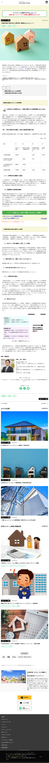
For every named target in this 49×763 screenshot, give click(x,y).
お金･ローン (4, 565)
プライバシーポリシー (6, 734)
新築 (18, 606)
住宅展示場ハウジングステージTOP (6, 665)
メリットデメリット (21, 565)
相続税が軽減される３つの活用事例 (12, 91)
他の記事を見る (45, 408)
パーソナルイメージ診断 (7, 739)
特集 (8, 657)
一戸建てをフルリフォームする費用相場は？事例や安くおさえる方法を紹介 (18, 520)
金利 (10, 646)
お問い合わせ (4, 745)
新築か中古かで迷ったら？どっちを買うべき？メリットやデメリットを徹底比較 (19, 603)
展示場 (3, 716)
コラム (14, 657)
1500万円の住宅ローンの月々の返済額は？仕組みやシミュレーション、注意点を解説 (20, 643)
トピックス (4, 727)
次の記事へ (43, 403)
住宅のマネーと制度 (6, 20)
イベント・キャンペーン (24, 657)
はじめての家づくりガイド (7, 742)
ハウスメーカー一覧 (6, 721)
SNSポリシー (4, 737)
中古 (14, 606)
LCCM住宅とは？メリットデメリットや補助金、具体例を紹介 (15, 445)
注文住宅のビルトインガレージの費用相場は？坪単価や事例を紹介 (16, 482)
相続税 (9, 25)
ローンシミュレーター (6, 729)
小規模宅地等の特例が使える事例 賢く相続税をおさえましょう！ (26, 665)
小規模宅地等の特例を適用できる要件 (13, 93)
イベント (3, 724)
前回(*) (23, 66)
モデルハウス (4, 719)
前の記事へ (5, 403)
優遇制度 (4, 25)
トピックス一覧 (14, 665)
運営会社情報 (4, 747)
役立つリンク (4, 732)
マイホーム (12, 565)
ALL (4, 657)
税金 (14, 25)
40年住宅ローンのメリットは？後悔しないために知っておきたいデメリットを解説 (20, 563)
